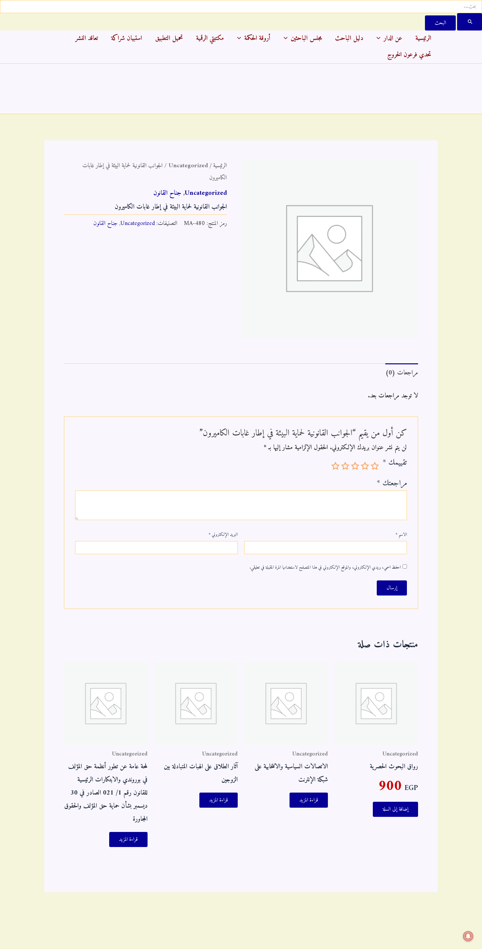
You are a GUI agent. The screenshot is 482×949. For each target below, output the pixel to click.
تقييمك (395, 464)
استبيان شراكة (126, 38)
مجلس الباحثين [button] (306, 38)
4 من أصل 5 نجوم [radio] (345, 466)
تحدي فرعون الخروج (409, 55)
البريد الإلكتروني (223, 535)
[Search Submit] (469, 21)
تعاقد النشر (86, 38)
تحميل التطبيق (169, 38)
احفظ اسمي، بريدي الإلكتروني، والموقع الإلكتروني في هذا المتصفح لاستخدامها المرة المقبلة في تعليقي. (325, 567)
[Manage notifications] (468, 936)
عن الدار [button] (393, 38)
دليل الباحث (349, 38)
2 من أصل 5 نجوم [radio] (365, 466)
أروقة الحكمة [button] (257, 38)
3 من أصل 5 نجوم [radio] (355, 466)
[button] (380, 38)
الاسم (401, 535)
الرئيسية (423, 38)
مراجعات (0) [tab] (401, 373)
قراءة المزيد (308, 800)
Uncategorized (188, 165)
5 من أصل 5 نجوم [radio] (335, 466)
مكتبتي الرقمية (210, 38)
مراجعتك (392, 483)
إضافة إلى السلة (395, 809)
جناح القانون (167, 193)
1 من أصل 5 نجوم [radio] (375, 466)
